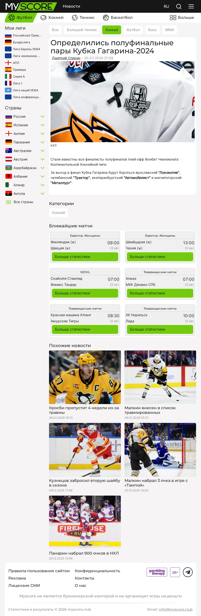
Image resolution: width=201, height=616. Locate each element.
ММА (169, 29)
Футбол (133, 29)
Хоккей (111, 29)
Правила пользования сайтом (39, 571)
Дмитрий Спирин (66, 58)
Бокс (152, 29)
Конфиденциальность (97, 571)
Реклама (17, 578)
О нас (80, 585)
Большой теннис (82, 29)
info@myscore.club (176, 609)
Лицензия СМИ (24, 585)
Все (55, 29)
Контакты (84, 578)
